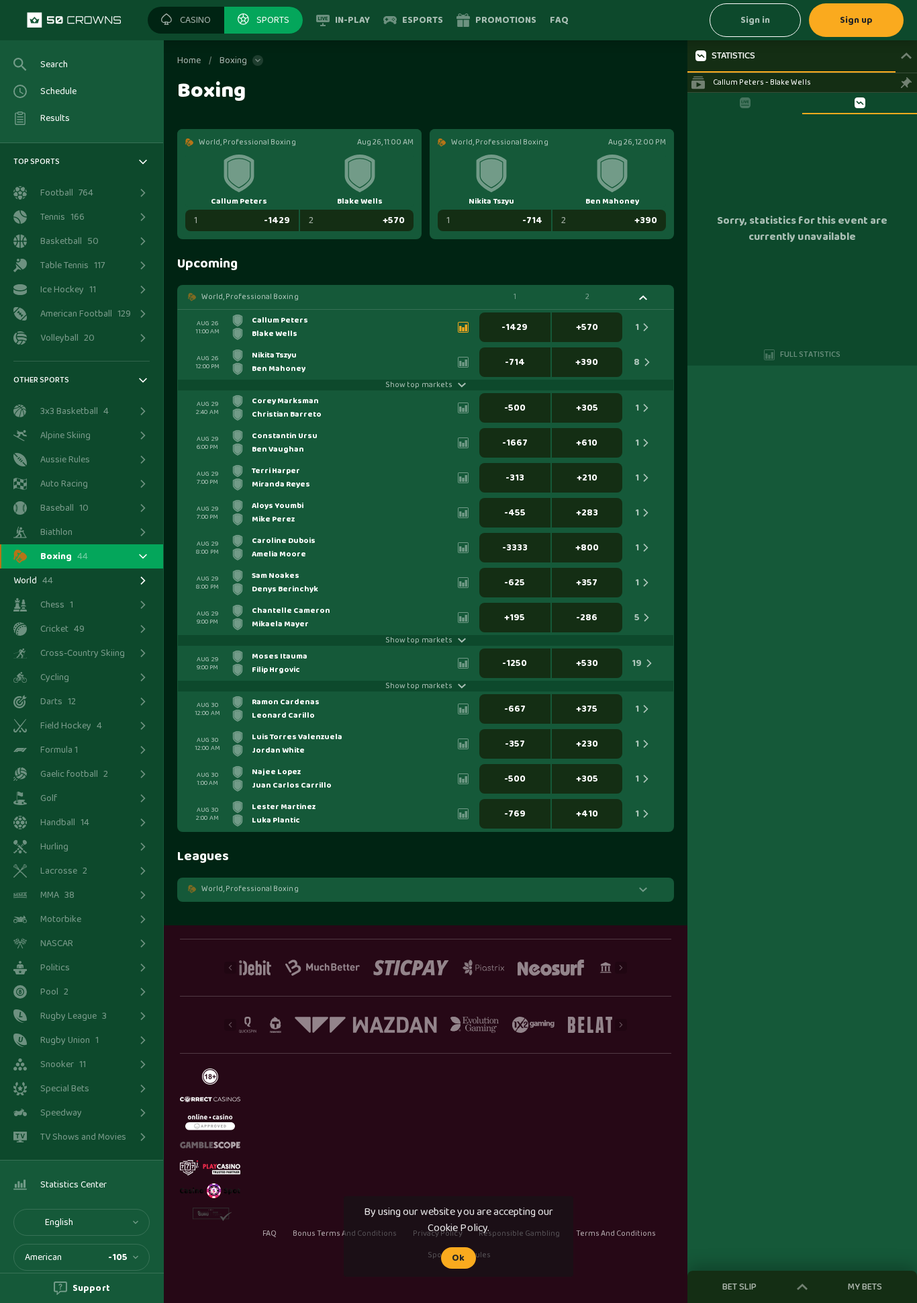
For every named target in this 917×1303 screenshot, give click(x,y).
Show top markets (418, 385)
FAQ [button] (269, 1233)
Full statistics (810, 354)
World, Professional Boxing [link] (250, 297)
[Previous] (230, 968)
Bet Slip (739, 1286)
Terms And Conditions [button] (616, 1233)
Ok (458, 1258)
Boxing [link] (233, 60)
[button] (186, 20)
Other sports (41, 380)
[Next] (621, 968)
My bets (865, 1286)
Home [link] (189, 60)
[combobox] (81, 1222)
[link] (74, 20)
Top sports (36, 161)
